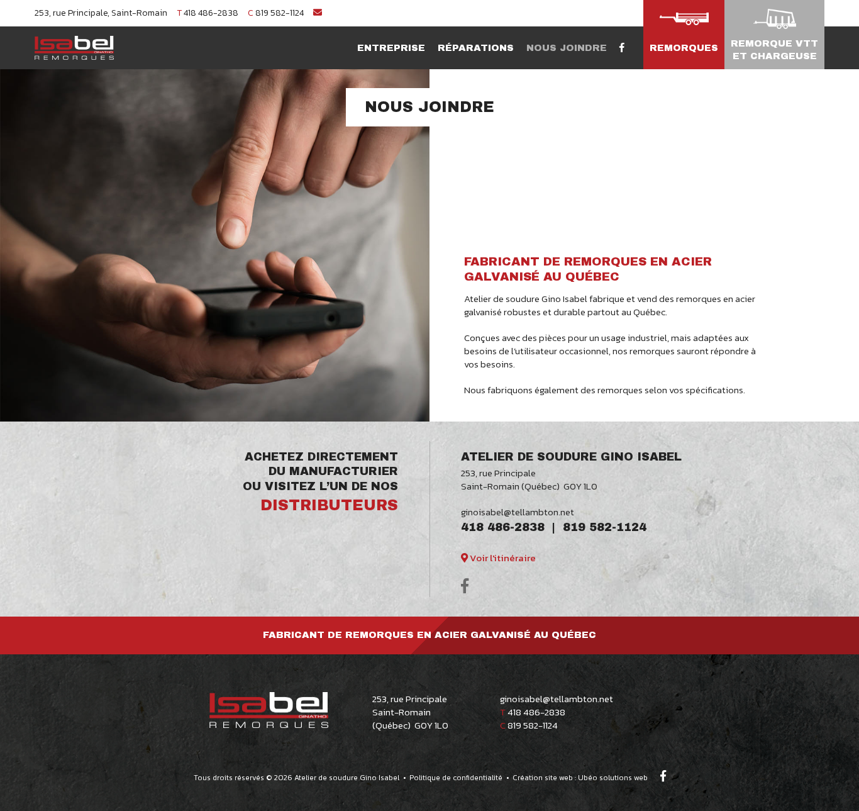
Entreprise (391, 48)
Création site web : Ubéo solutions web (580, 777)
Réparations (476, 48)
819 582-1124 (276, 13)
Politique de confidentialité (455, 777)
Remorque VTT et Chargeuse (774, 49)
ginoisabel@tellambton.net (517, 512)
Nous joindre (566, 48)
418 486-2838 (207, 13)
